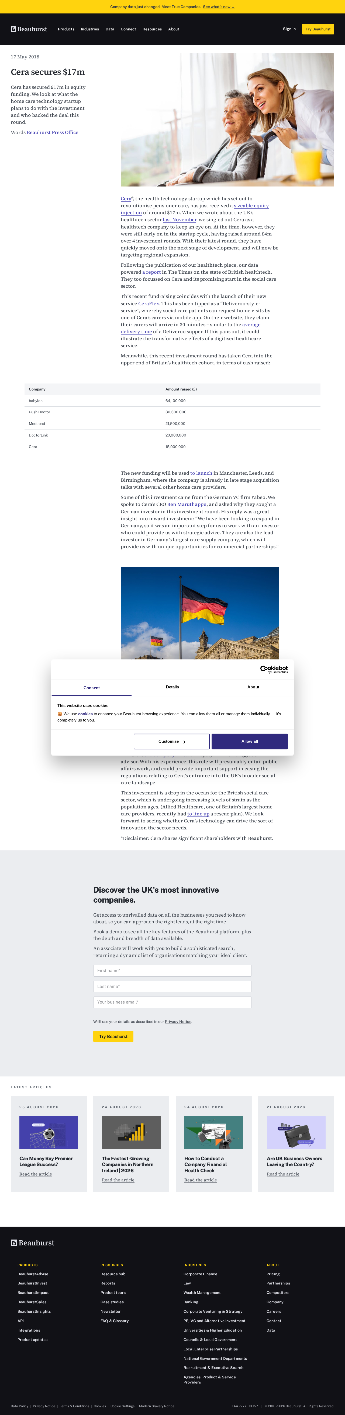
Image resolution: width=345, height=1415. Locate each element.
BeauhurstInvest (32, 1283)
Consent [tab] (92, 687)
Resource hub (113, 1274)
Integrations (29, 1330)
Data (110, 29)
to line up (198, 813)
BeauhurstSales (32, 1302)
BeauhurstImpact (33, 1292)
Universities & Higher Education (213, 1330)
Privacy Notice (178, 1021)
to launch (201, 473)
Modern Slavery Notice (156, 1406)
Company (275, 1302)
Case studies (112, 1302)
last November (179, 219)
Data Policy (19, 1406)
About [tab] (253, 687)
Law (187, 1283)
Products (66, 29)
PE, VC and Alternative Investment (215, 1321)
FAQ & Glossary (115, 1321)
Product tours (113, 1292)
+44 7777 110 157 (245, 1406)
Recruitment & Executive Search (213, 1367)
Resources (152, 29)
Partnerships (278, 1283)
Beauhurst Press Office (52, 132)
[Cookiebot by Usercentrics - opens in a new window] (264, 670)
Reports (108, 1283)
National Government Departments (215, 1358)
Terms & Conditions (74, 1406)
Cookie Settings (122, 1406)
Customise (168, 741)
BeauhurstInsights (34, 1311)
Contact (274, 1321)
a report (151, 272)
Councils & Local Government (210, 1339)
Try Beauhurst (318, 29)
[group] (172, 417)
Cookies (100, 1406)
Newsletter (111, 1311)
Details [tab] (172, 687)
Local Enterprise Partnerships (211, 1349)
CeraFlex (148, 303)
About (173, 29)
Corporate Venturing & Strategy (213, 1311)
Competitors (278, 1292)
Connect (128, 29)
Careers (274, 1311)
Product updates (32, 1339)
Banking (191, 1302)
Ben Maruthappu (186, 504)
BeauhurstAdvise (33, 1274)
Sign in (289, 29)
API (21, 1321)
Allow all (250, 741)
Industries (90, 29)
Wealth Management (202, 1292)
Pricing (273, 1274)
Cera (126, 198)
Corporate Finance (200, 1274)
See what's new (219, 7)
